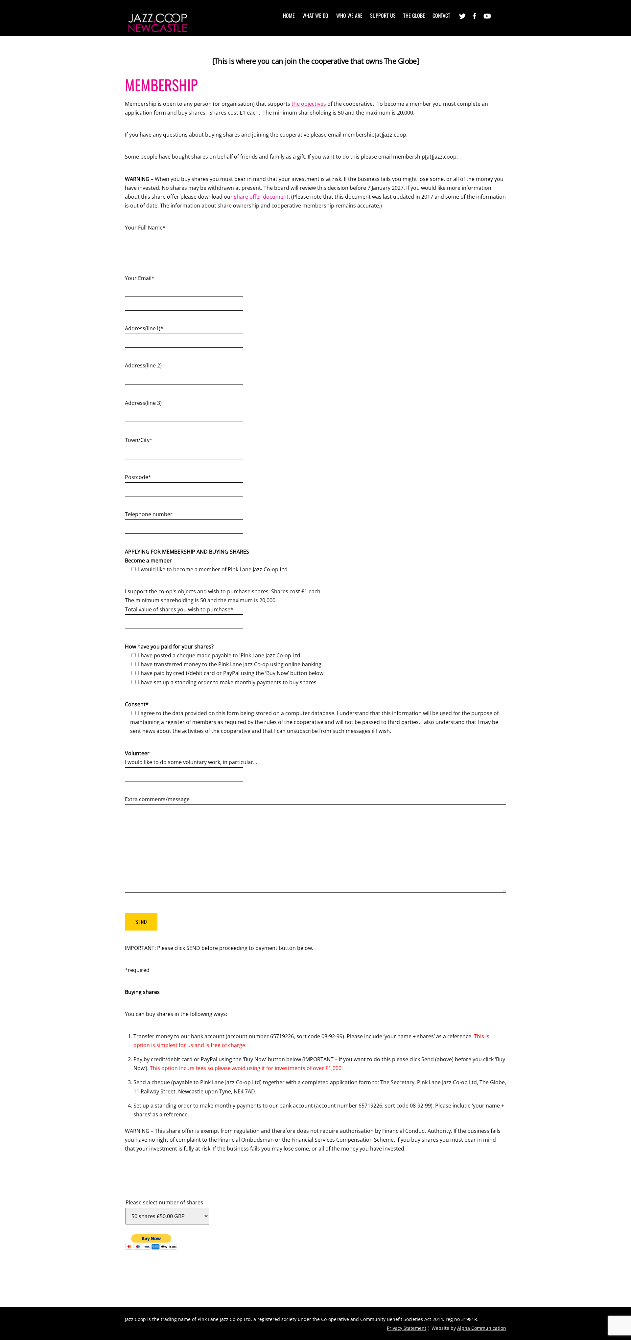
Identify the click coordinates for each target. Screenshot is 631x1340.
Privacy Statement (406, 1328)
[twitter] (462, 15)
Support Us (383, 15)
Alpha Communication (481, 1328)
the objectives (309, 103)
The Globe (414, 15)
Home (289, 15)
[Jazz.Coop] (158, 30)
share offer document (261, 196)
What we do (315, 15)
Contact (441, 15)
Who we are (349, 15)
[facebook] (474, 15)
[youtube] (486, 15)
